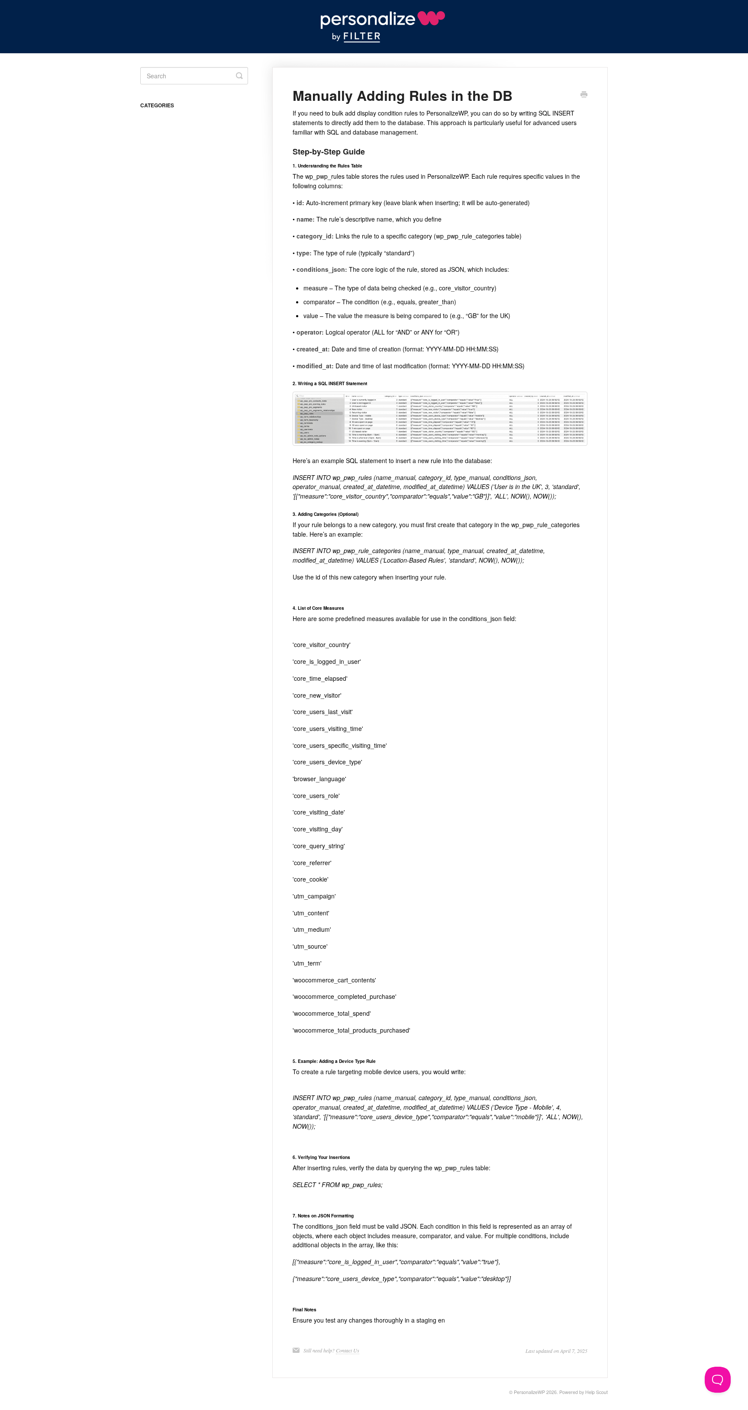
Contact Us (347, 1350)
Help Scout (596, 1392)
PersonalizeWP (529, 1392)
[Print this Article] (583, 95)
